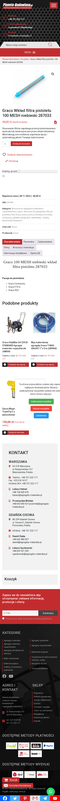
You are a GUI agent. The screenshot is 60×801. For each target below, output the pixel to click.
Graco (24, 214)
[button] (27, 52)
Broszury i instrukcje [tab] (23, 247)
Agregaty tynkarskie (40, 640)
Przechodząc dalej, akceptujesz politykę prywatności (28, 619)
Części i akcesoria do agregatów (30, 211)
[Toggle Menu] (53, 5)
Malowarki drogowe (40, 652)
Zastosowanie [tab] (45, 242)
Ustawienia (41, 415)
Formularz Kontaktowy (20, 785)
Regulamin (38, 693)
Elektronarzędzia (11, 664)
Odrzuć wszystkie (41, 408)
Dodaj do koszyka (21, 144)
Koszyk (13, 780)
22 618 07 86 (15, 720)
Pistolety (38, 214)
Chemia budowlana (40, 668)
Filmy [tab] (6, 247)
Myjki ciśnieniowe (11, 658)
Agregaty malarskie (12, 640)
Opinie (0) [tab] (35, 253)
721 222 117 (15, 723)
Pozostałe (47, 214)
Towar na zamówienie (43, 710)
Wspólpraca (39, 714)
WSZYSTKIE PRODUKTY (12, 220)
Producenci (7, 218)
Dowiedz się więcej (17, 364)
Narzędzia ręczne (39, 664)
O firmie (37, 704)
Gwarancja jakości (41, 717)
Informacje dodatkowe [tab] (15, 253)
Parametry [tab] (29, 242)
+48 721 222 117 (16, 19)
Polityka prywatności (42, 697)
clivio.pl (22, 791)
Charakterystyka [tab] (12, 242)
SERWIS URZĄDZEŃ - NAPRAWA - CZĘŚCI (31, 218)
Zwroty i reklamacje (42, 700)
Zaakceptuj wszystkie (41, 401)
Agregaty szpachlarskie (41, 645)
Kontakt (37, 721)
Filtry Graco (16, 214)
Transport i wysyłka (42, 707)
